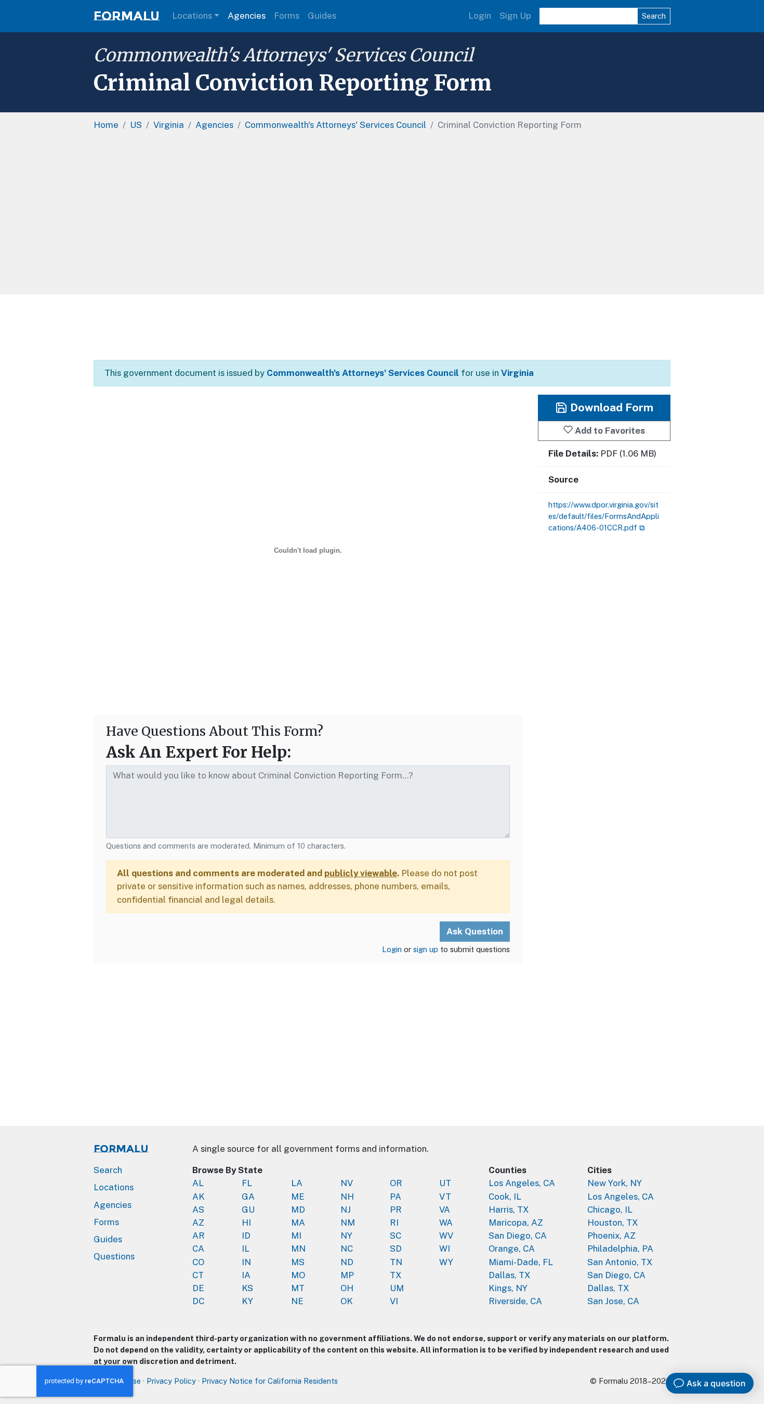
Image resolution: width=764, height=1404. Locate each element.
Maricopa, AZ (516, 1222)
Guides (322, 15)
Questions (114, 1256)
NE (297, 1301)
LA (296, 1183)
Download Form (610, 407)
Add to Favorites (609, 430)
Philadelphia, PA (620, 1248)
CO (198, 1262)
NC (346, 1248)
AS (198, 1209)
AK (198, 1196)
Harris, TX (509, 1209)
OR (396, 1183)
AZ (198, 1222)
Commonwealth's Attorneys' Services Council (283, 55)
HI (246, 1222)
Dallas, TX (510, 1275)
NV (346, 1183)
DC (198, 1301)
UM (397, 1288)
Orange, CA (512, 1248)
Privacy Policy (171, 1380)
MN (298, 1248)
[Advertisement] (382, 216)
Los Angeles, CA (522, 1183)
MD (298, 1209)
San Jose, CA (613, 1301)
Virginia (517, 373)
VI (394, 1301)
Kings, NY (508, 1288)
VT (445, 1196)
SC (395, 1235)
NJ (345, 1209)
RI (394, 1222)
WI (444, 1248)
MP (347, 1275)
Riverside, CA (515, 1301)
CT (198, 1275)
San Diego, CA (518, 1235)
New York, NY (614, 1183)
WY (446, 1262)
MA (298, 1222)
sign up (425, 949)
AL (198, 1183)
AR (198, 1235)
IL (245, 1248)
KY (247, 1301)
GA (248, 1196)
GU (248, 1209)
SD (396, 1248)
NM (347, 1222)
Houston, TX (612, 1222)
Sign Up (515, 15)
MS (298, 1262)
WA (446, 1222)
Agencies (247, 15)
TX (396, 1275)
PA (395, 1196)
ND (346, 1262)
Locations (192, 15)
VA (444, 1209)
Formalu (127, 15)
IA (246, 1275)
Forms (286, 15)
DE (198, 1288)
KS (247, 1288)
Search (654, 15)
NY (346, 1235)
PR (396, 1209)
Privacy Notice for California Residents (270, 1380)
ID (246, 1235)
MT (298, 1288)
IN (246, 1262)
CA (198, 1248)
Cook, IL (505, 1196)
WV (446, 1235)
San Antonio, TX (620, 1262)
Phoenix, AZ (611, 1235)
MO (298, 1275)
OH (346, 1288)
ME (298, 1196)
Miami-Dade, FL (521, 1262)
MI (296, 1235)
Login (479, 15)
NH (347, 1196)
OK (346, 1301)
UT (445, 1183)
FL (247, 1183)
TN (396, 1262)
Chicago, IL (610, 1209)
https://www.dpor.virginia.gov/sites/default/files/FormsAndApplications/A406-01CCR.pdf (603, 516)
